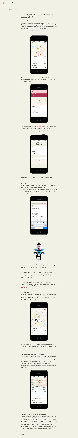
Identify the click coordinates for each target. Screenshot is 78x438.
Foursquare (40, 126)
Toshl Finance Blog (11, 9)
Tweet (23, 432)
